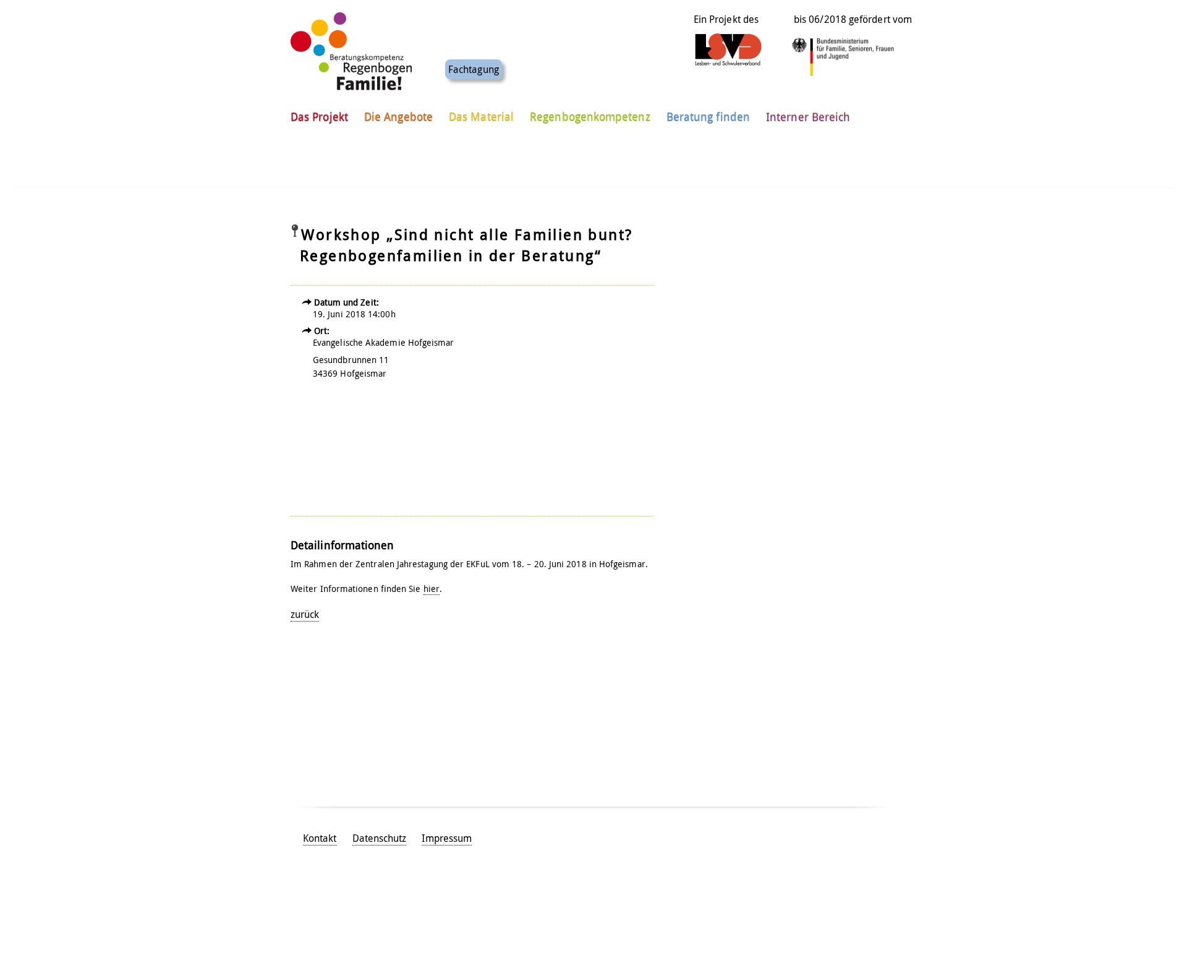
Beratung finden (708, 116)
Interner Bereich (808, 116)
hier (431, 588)
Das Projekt (319, 116)
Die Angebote (398, 116)
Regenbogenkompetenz (590, 116)
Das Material (481, 116)
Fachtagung (473, 69)
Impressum (447, 838)
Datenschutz (379, 838)
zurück (305, 614)
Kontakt (320, 838)
